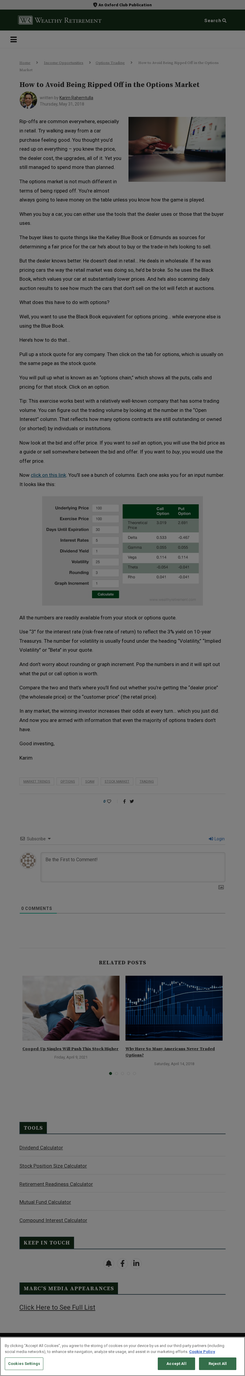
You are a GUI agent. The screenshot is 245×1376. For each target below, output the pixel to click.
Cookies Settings (24, 1363)
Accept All (176, 1363)
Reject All (218, 1363)
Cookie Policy (202, 1351)
